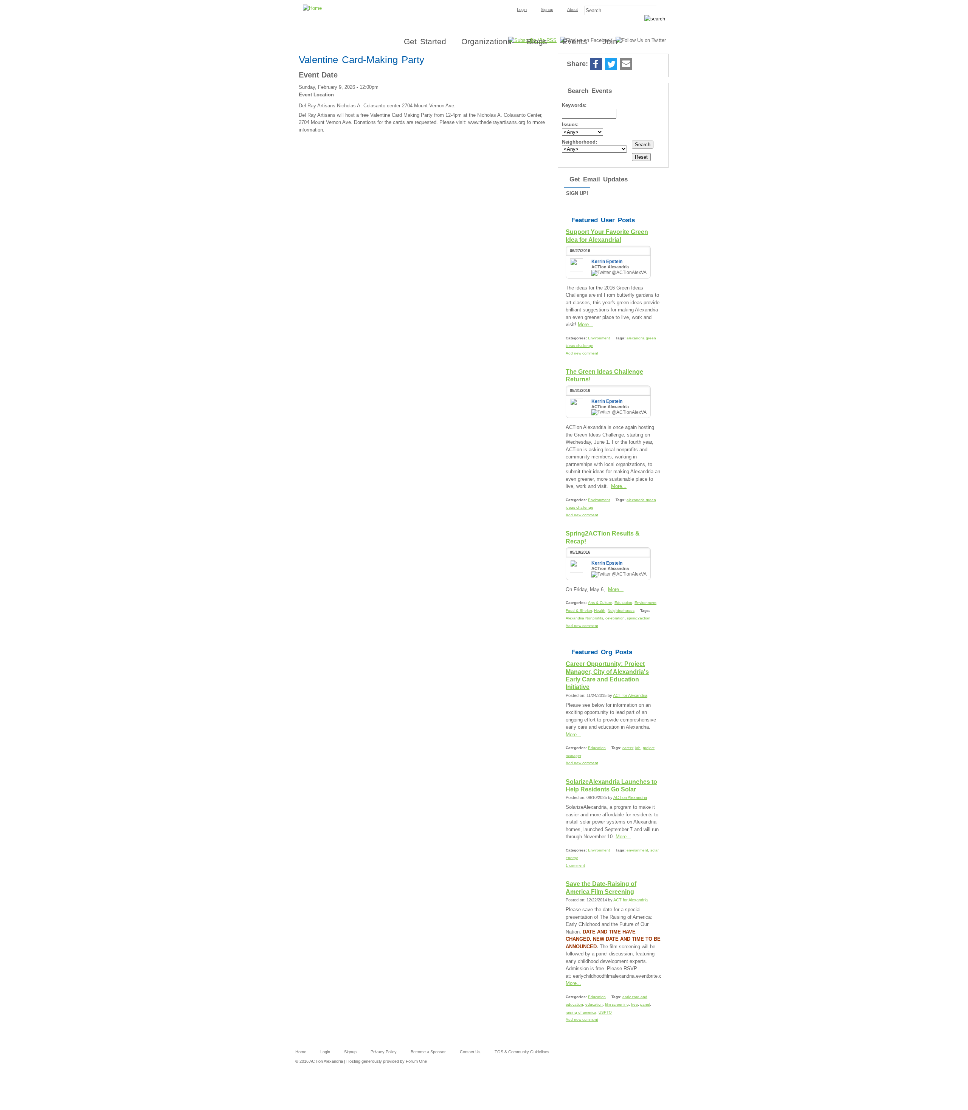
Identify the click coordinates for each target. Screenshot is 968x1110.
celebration (615, 618)
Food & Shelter (579, 610)
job (638, 748)
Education (623, 603)
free (634, 1004)
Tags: (621, 338)
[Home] (484, 2)
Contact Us (470, 1052)
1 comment (575, 865)
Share (640, 64)
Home (300, 1052)
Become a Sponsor (428, 1052)
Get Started (425, 41)
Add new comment (582, 353)
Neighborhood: (579, 142)
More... (585, 324)
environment (637, 850)
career (627, 748)
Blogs (537, 41)
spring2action (638, 618)
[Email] (626, 64)
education (594, 1004)
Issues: (570, 124)
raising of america (581, 1012)
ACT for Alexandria (630, 695)
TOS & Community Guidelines (522, 1052)
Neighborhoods (621, 610)
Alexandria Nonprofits (584, 618)
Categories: (577, 338)
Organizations (486, 41)
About (572, 9)
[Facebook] (596, 64)
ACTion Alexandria (630, 797)
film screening (617, 1004)
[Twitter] (611, 64)
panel (645, 1004)
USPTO (605, 1012)
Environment (599, 338)
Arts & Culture (600, 603)
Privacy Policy (384, 1052)
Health (599, 610)
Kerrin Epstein (606, 261)
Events (574, 41)
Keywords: (574, 105)
